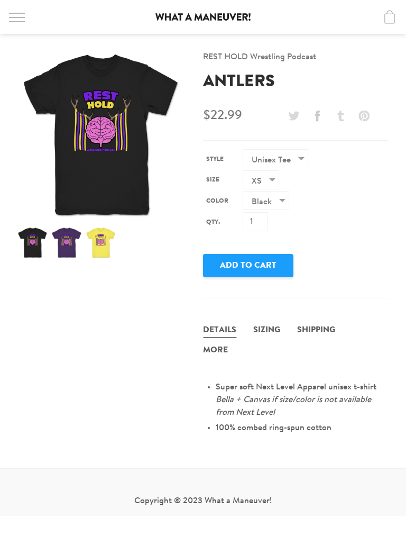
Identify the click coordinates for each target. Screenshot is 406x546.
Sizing (266, 330)
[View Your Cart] (389, 17)
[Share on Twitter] (293, 115)
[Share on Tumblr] (340, 115)
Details (219, 330)
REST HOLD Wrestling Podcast (259, 57)
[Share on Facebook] (317, 115)
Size (212, 180)
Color (217, 201)
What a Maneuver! (203, 17)
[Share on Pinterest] (364, 115)
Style (215, 159)
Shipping (316, 330)
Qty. (213, 222)
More (215, 350)
